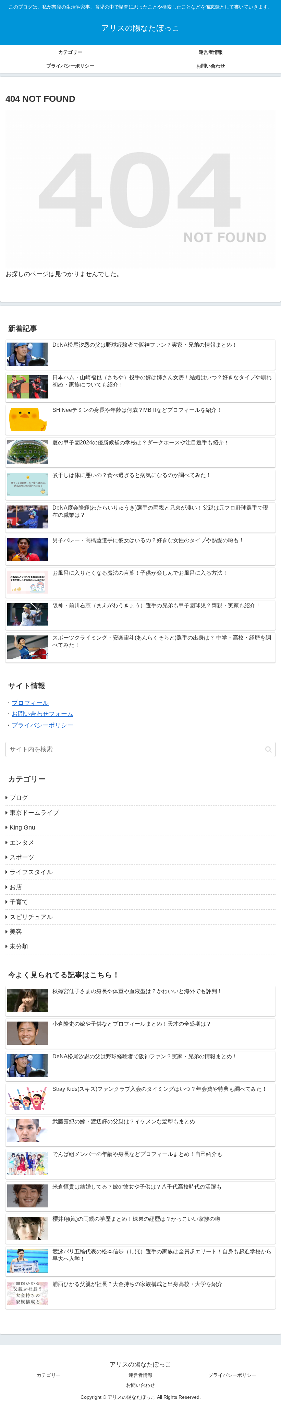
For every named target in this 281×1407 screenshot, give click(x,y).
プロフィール (30, 703)
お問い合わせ (140, 1385)
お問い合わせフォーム (42, 714)
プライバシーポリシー (42, 725)
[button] (268, 749)
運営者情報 (140, 1375)
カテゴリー (49, 1375)
